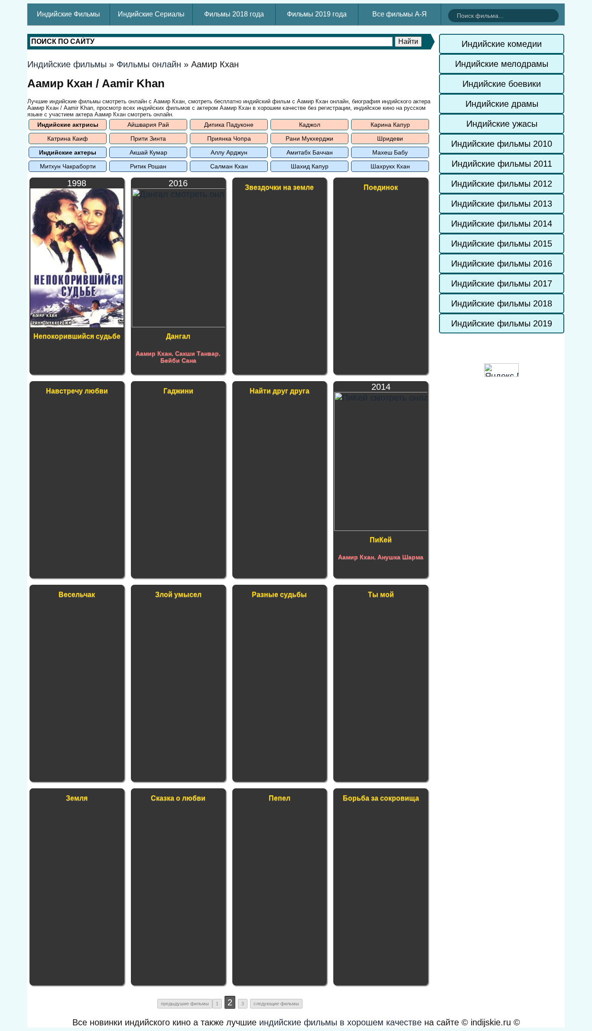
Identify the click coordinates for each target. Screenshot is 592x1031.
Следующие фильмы (276, 1003)
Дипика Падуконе (229, 124)
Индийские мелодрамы (501, 64)
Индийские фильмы (67, 64)
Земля (77, 798)
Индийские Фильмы (68, 14)
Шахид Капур (310, 166)
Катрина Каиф (67, 138)
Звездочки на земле (279, 187)
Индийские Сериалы (151, 14)
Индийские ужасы (501, 123)
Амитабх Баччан (309, 152)
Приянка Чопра (229, 138)
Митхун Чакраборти (68, 166)
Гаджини (178, 391)
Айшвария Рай (148, 124)
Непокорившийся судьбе (76, 336)
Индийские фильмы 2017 (501, 283)
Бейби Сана (178, 360)
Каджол (309, 124)
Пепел (279, 798)
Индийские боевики (501, 84)
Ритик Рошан (148, 166)
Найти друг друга (279, 391)
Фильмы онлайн (149, 64)
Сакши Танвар (197, 353)
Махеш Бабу (390, 152)
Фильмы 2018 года (234, 14)
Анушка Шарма (400, 556)
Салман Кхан (229, 166)
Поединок (381, 187)
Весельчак (77, 594)
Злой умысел (178, 594)
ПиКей (381, 539)
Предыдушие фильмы (185, 1003)
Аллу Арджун (229, 152)
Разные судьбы (279, 594)
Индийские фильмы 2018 (501, 303)
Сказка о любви (178, 798)
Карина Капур (390, 124)
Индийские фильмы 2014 (501, 223)
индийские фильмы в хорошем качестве (340, 1022)
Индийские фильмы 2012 (501, 183)
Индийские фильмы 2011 (502, 163)
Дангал (178, 336)
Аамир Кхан (154, 353)
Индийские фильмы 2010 (501, 143)
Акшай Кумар (148, 152)
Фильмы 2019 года (317, 14)
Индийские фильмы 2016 (501, 263)
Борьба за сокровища (381, 798)
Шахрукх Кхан (390, 166)
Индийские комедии (502, 44)
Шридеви (390, 138)
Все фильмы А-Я (399, 14)
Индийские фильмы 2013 (501, 203)
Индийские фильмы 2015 (501, 243)
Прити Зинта (148, 138)
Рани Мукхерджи (309, 138)
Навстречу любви (77, 391)
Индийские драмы (501, 104)
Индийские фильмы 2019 (501, 323)
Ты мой (381, 594)
